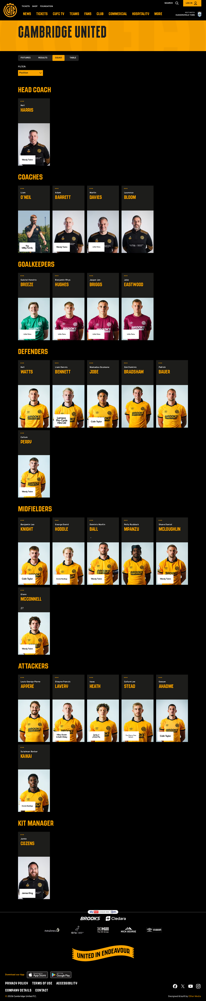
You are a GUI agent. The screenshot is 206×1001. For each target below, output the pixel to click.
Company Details (18, 990)
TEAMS (74, 14)
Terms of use (42, 983)
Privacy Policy (16, 983)
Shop (34, 6)
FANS (87, 14)
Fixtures (26, 58)
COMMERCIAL (118, 14)
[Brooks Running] (90, 918)
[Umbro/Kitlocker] (154, 929)
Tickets (26, 6)
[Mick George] (129, 929)
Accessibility (66, 983)
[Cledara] (116, 918)
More (158, 14)
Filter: (22, 66)
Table (73, 58)
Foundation (46, 6)
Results (42, 58)
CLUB (100, 14)
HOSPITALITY (140, 14)
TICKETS (42, 14)
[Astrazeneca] (52, 929)
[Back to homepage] (10, 10)
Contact (41, 990)
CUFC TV (58, 14)
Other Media (194, 996)
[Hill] (103, 930)
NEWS (27, 14)
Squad (58, 58)
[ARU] (78, 929)
